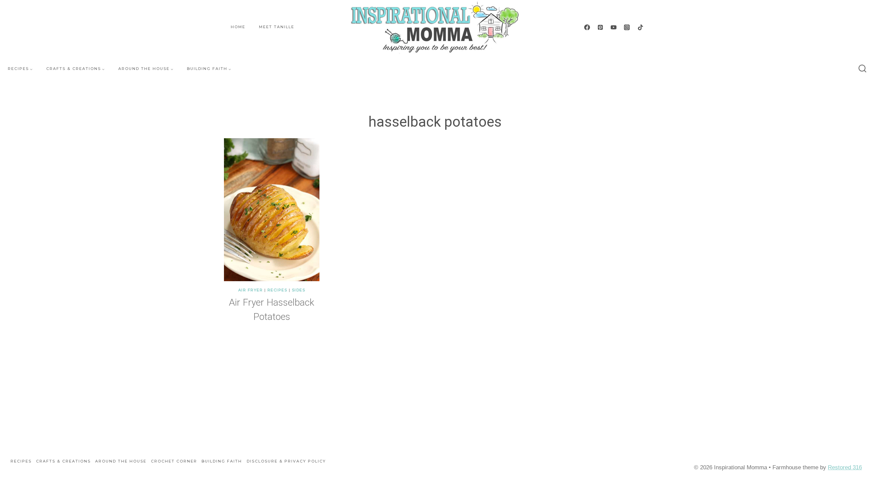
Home (238, 26)
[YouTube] (614, 27)
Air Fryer (250, 290)
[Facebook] (587, 27)
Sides (299, 290)
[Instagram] (627, 27)
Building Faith (222, 461)
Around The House (120, 461)
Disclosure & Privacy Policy (286, 461)
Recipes (277, 290)
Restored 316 (845, 467)
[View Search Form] (862, 68)
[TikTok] (640, 27)
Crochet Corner (174, 461)
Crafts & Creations (63, 461)
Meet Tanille (276, 26)
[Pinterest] (600, 27)
